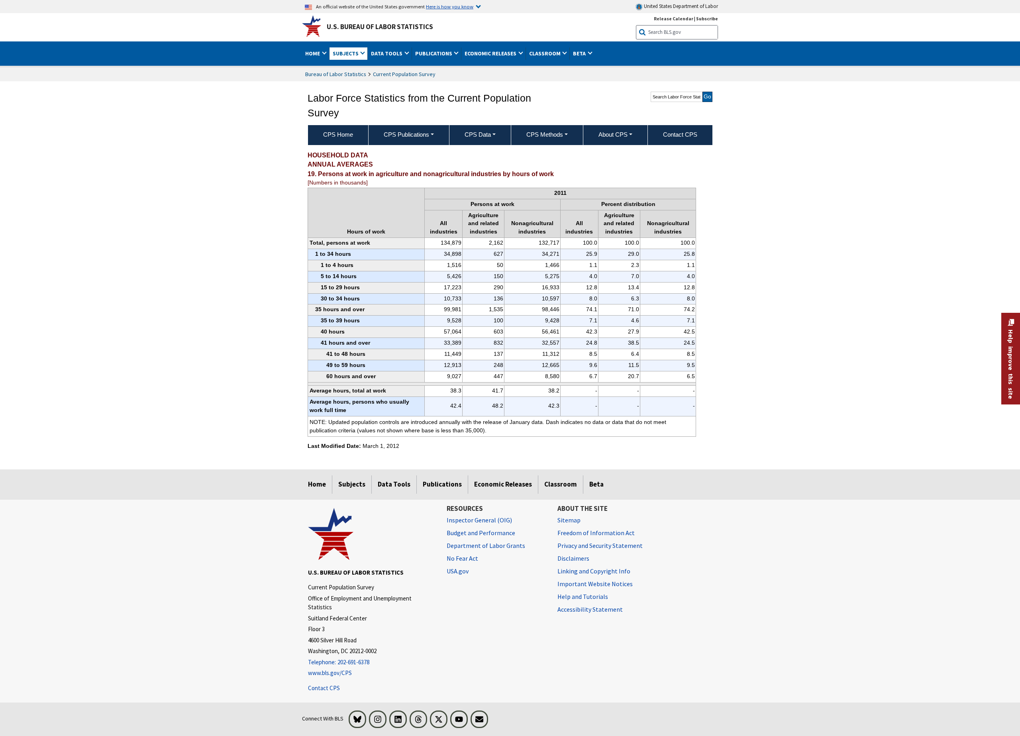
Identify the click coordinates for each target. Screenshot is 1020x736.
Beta (596, 484)
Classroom (560, 484)
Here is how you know (449, 6)
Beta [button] (580, 53)
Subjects (351, 484)
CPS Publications (406, 134)
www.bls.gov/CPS (330, 673)
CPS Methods (544, 134)
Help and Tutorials (582, 597)
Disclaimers (573, 558)
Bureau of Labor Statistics (335, 74)
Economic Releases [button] (491, 53)
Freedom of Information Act (596, 533)
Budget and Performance (481, 533)
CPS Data (478, 134)
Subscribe (707, 19)
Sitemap (569, 520)
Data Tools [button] (387, 53)
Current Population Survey (404, 74)
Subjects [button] (346, 53)
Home (317, 484)
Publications (442, 484)
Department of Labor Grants (486, 546)
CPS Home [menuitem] (338, 134)
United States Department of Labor (680, 6)
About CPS (613, 134)
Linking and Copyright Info (593, 571)
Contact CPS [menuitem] (680, 134)
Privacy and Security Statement (600, 546)
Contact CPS (324, 688)
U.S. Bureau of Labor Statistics (380, 26)
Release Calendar (673, 19)
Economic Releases (503, 484)
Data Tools (394, 484)
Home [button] (313, 53)
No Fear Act (462, 558)
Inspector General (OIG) (479, 520)
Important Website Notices (595, 584)
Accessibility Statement (590, 609)
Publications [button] (434, 53)
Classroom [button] (545, 53)
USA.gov (458, 571)
